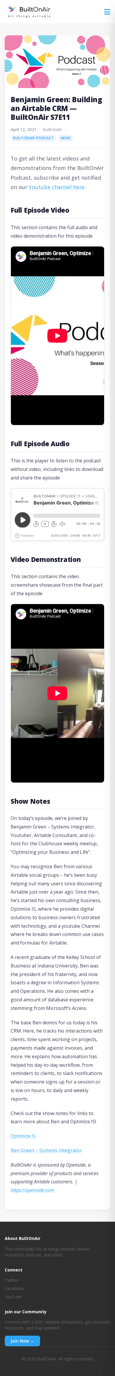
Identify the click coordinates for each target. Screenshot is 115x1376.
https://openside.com (32, 1190)
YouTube (13, 1296)
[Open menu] (107, 11)
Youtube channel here (57, 187)
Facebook (14, 1288)
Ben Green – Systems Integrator (46, 1150)
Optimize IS (23, 1136)
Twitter (11, 1280)
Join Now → (22, 1341)
